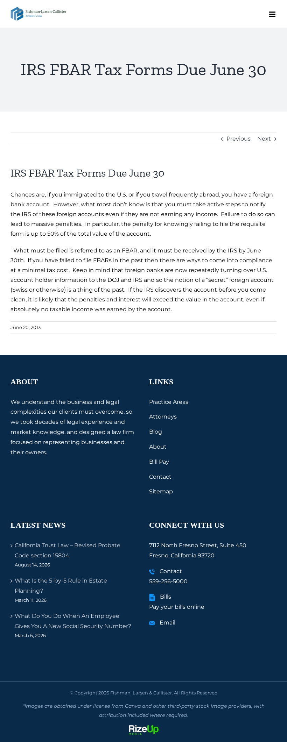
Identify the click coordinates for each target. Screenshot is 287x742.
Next (264, 138)
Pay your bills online (176, 607)
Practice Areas (168, 402)
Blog (155, 431)
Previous (238, 138)
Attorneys (163, 416)
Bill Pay (159, 461)
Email (167, 622)
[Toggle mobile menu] (272, 14)
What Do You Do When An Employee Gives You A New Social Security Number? (73, 621)
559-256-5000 (168, 581)
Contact (160, 476)
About (158, 446)
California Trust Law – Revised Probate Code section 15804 (67, 550)
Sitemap (161, 491)
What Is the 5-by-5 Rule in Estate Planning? (61, 585)
